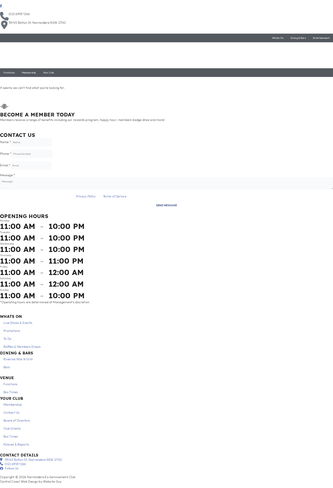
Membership (29, 72)
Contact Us (11, 413)
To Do (7, 339)
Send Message (166, 205)
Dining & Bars (298, 38)
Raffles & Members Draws (22, 347)
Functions (9, 72)
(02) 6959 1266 (19, 14)
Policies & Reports (16, 444)
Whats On (278, 38)
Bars (6, 367)
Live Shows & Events (17, 323)
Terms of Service (114, 196)
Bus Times (10, 392)
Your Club (48, 72)
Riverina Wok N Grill (18, 359)
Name (5, 142)
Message (7, 175)
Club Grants (12, 428)
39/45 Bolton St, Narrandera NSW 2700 (37, 23)
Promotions (11, 331)
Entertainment (321, 38)
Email (5, 165)
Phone (5, 154)
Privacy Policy (85, 196)
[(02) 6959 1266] (4, 16)
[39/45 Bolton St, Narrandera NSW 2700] (4, 24)
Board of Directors (16, 420)
